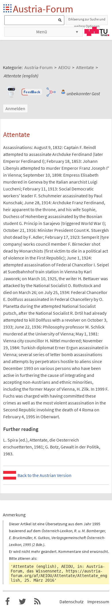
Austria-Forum (43, 8)
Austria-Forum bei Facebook (7, 601)
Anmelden (15, 108)
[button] (32, 92)
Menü (41, 32)
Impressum (98, 601)
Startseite (8, 9)
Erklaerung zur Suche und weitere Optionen (86, 21)
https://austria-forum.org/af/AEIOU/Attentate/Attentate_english (59, 576)
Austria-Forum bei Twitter (22, 601)
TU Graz (96, 31)
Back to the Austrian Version (45, 475)
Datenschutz (71, 601)
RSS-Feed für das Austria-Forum (37, 601)
